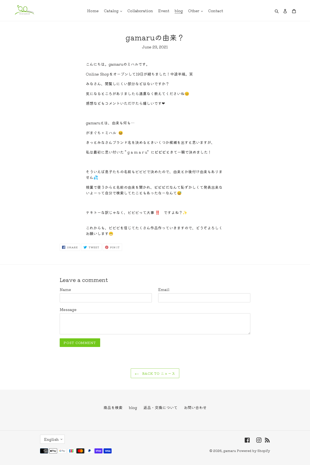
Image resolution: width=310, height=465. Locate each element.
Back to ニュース (158, 373)
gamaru (229, 450)
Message (68, 309)
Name (65, 289)
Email (163, 289)
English (51, 439)
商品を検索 (113, 407)
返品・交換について (160, 407)
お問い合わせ (195, 407)
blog (133, 407)
